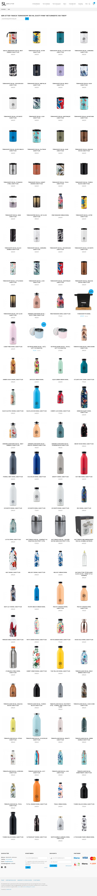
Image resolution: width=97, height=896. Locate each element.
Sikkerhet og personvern (24, 880)
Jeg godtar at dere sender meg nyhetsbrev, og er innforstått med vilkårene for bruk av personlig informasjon (36, 863)
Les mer (45, 867)
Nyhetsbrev (36, 880)
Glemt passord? (69, 865)
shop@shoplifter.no (9, 861)
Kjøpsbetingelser (11, 880)
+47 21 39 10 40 (9, 859)
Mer (86, 4)
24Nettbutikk (8, 889)
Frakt (2, 880)
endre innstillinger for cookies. (29, 886)
